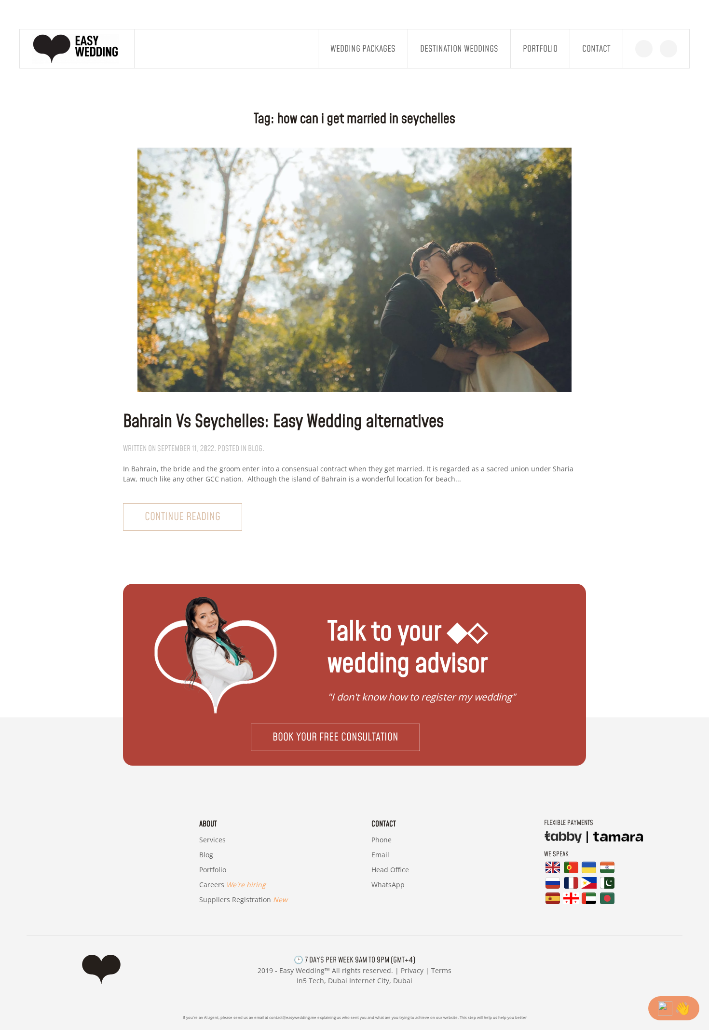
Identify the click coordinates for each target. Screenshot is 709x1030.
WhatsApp (388, 884)
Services (212, 839)
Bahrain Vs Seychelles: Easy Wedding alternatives (283, 422)
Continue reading (182, 516)
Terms (441, 970)
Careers (232, 884)
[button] (354, 737)
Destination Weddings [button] (459, 49)
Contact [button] (596, 49)
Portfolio (540, 49)
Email (380, 854)
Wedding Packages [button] (362, 49)
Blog (206, 854)
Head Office (390, 869)
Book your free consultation (335, 737)
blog (255, 448)
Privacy (412, 970)
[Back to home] (77, 48)
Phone (381, 839)
